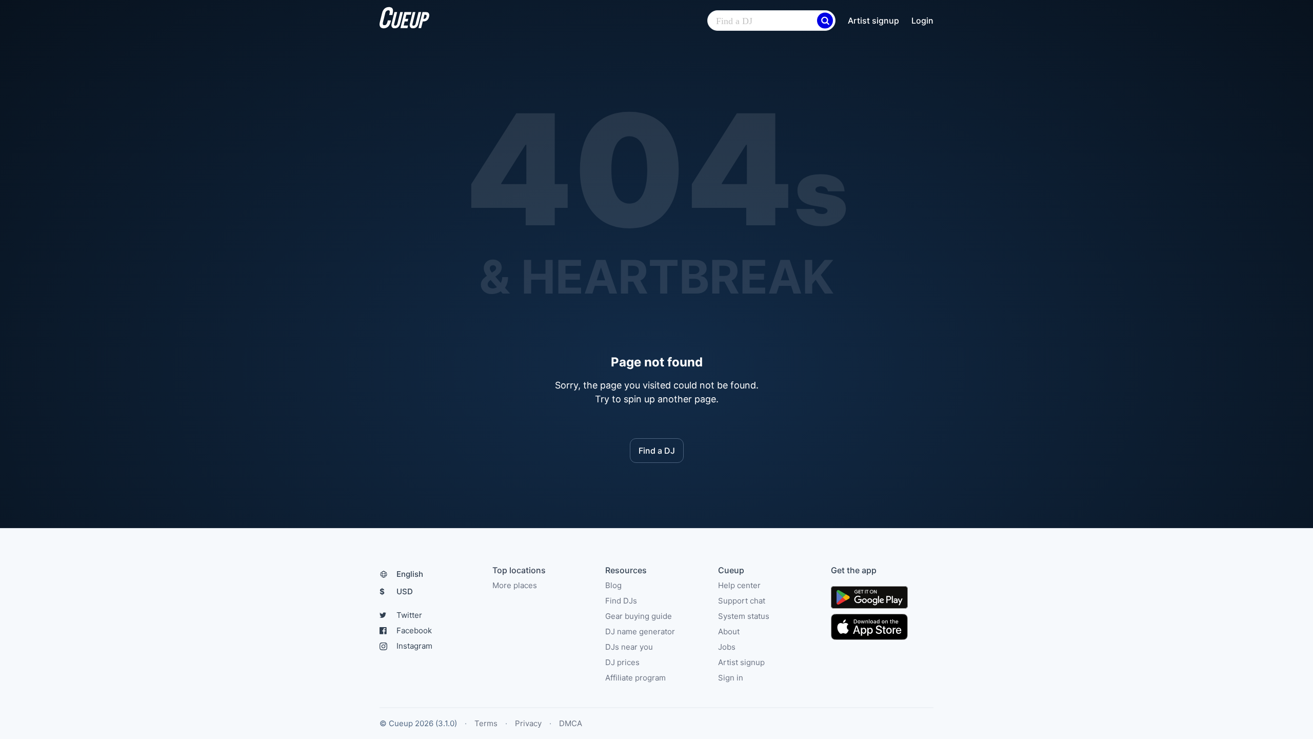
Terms (486, 723)
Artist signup (873, 20)
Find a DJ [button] (657, 450)
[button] (825, 21)
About (729, 631)
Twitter (409, 615)
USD (396, 591)
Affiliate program (635, 678)
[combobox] (771, 21)
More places (514, 585)
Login (922, 20)
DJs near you (629, 647)
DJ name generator (640, 631)
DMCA (570, 723)
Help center (739, 585)
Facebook (414, 630)
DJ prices (622, 662)
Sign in (730, 678)
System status (743, 616)
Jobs (726, 647)
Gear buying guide (638, 616)
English (409, 574)
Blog (613, 585)
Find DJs (621, 601)
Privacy (528, 723)
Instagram (414, 646)
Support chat (741, 601)
